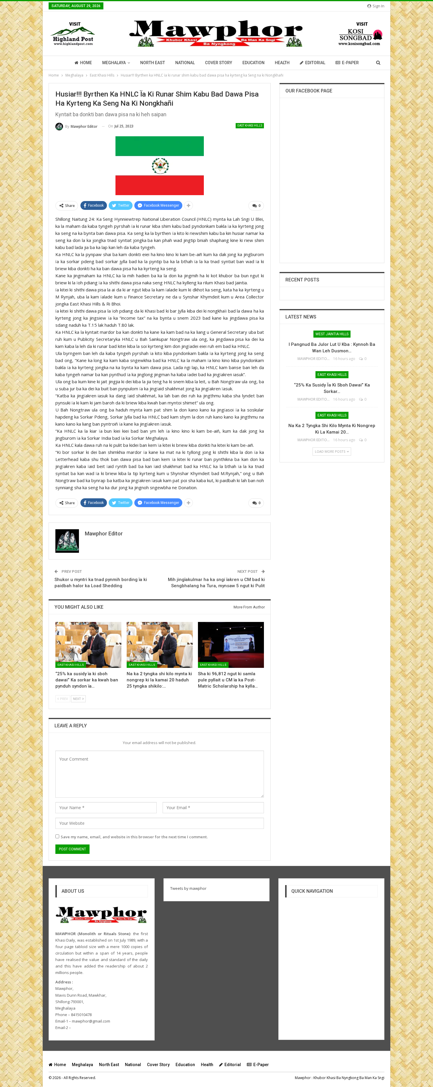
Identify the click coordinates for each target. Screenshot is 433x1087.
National (185, 62)
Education (253, 62)
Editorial (315, 62)
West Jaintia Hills (331, 334)
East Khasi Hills (249, 125)
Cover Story (218, 62)
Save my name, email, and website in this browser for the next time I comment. (134, 836)
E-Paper (350, 62)
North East (152, 62)
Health (282, 62)
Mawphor (303, 1077)
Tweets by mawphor (188, 888)
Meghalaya (114, 62)
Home (86, 62)
